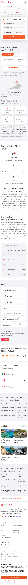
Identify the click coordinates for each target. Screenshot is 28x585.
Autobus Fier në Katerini (8, 415)
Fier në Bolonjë (7, 54)
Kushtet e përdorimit (18, 553)
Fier (11, 498)
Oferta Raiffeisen (5, 542)
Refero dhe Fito (5, 540)
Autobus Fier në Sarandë (8, 404)
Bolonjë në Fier (20, 54)
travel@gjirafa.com (8, 554)
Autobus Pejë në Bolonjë (8, 480)
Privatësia (15, 556)
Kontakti (5, 339)
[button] (14, 289)
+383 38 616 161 (8, 556)
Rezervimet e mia (17, 525)
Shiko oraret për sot (14, 67)
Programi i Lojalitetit (6, 537)
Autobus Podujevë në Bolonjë (7, 475)
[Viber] (2, 559)
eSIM (2, 525)
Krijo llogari (16, 532)
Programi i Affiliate (5, 544)
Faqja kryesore (4, 498)
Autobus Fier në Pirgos (7, 410)
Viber (5, 559)
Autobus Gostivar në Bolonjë (7, 486)
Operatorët (4, 528)
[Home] (7, 2)
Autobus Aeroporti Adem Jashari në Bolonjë (8, 491)
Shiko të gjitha (22, 426)
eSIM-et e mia (16, 528)
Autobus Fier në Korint (7, 407)
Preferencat (16, 530)
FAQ (2, 547)
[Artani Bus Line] (8, 356)
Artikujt (3, 535)
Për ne (2, 530)
